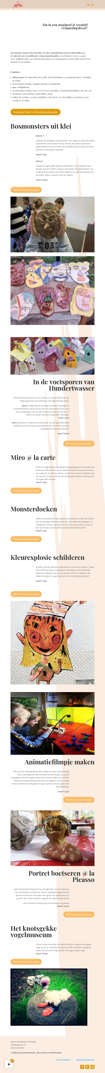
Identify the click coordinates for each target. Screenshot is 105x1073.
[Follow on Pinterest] (87, 1067)
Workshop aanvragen (26, 190)
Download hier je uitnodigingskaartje (35, 112)
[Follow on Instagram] (92, 1067)
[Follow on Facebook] (82, 1067)
